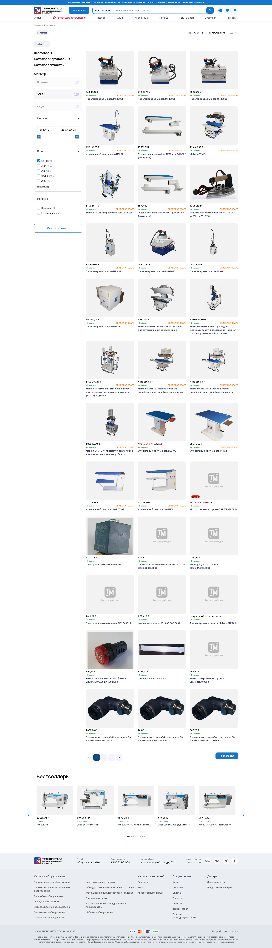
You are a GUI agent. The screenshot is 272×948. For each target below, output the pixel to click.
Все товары (43, 53)
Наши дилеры (186, 17)
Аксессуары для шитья (150, 892)
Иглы (140, 887)
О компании (211, 17)
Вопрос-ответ (180, 908)
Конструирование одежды (100, 882)
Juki (43, 170)
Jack (43, 165)
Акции (120, 17)
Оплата (177, 892)
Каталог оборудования (52, 59)
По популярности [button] (217, 32)
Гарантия (177, 903)
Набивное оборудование (99, 912)
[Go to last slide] (28, 814)
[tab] (128, 836)
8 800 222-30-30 (120, 862)
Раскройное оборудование (49, 896)
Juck (43, 180)
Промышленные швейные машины (52, 882)
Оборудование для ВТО (47, 901)
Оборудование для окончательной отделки (110, 887)
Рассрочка (178, 898)
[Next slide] (243, 814)
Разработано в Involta (225, 931)
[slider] (38, 136)
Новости (101, 17)
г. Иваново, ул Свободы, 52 (157, 862)
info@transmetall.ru (88, 862)
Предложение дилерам (219, 887)
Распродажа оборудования (71, 17)
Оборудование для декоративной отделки (109, 892)
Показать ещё (227, 755)
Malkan (40, 44)
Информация (142, 17)
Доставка (178, 887)
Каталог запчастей (49, 65)
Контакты (233, 17)
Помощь (163, 17)
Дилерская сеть (216, 882)
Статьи (38, 17)
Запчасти (143, 882)
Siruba (44, 175)
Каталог (81, 10)
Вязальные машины (96, 898)
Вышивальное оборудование (49, 912)
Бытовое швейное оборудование (52, 906)
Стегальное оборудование (49, 917)
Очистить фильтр (58, 228)
